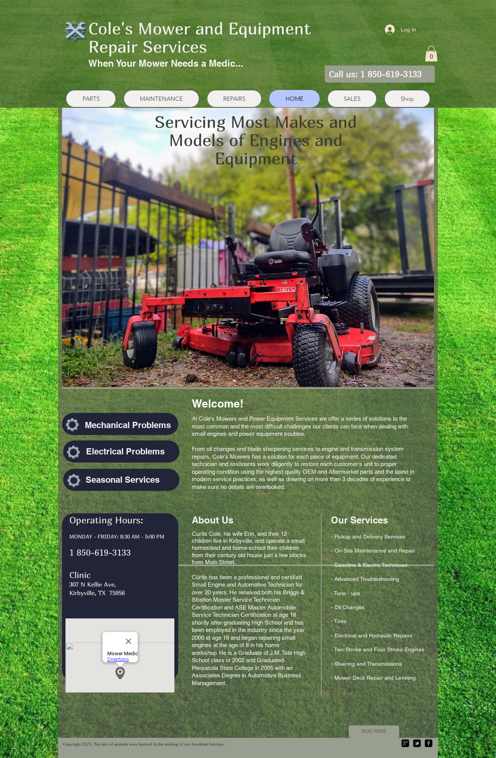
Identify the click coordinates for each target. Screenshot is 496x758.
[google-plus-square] (405, 743)
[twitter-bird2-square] (417, 743)
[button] (431, 54)
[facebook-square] (428, 743)
